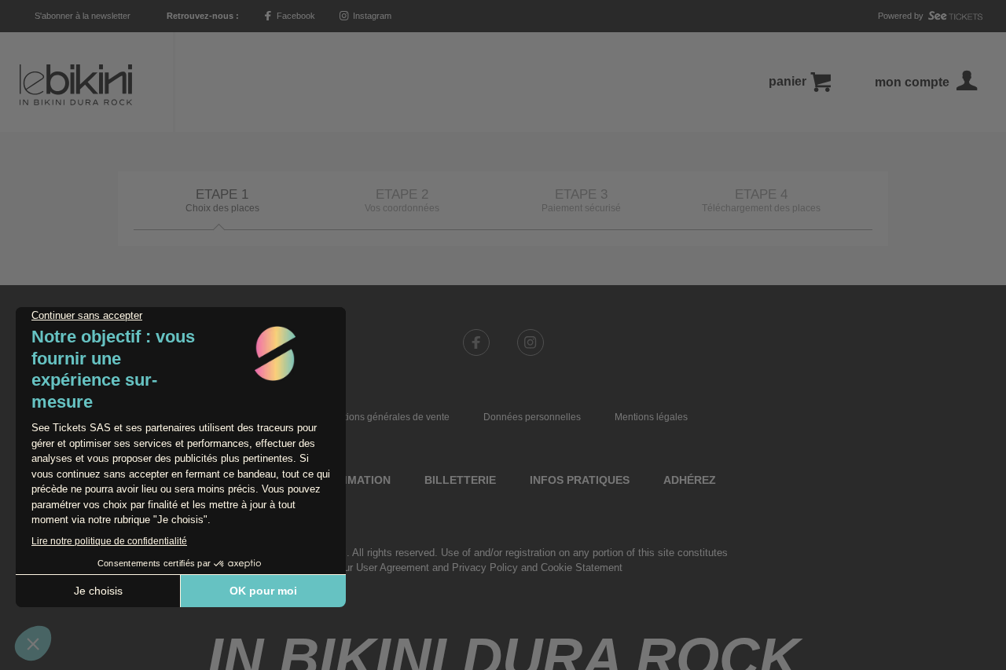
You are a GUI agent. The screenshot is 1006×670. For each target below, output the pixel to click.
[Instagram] (530, 342)
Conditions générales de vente (384, 417)
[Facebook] (476, 342)
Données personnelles (532, 417)
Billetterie (460, 480)
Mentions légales (651, 417)
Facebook (294, 15)
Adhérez (689, 480)
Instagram (371, 15)
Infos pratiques (580, 480)
